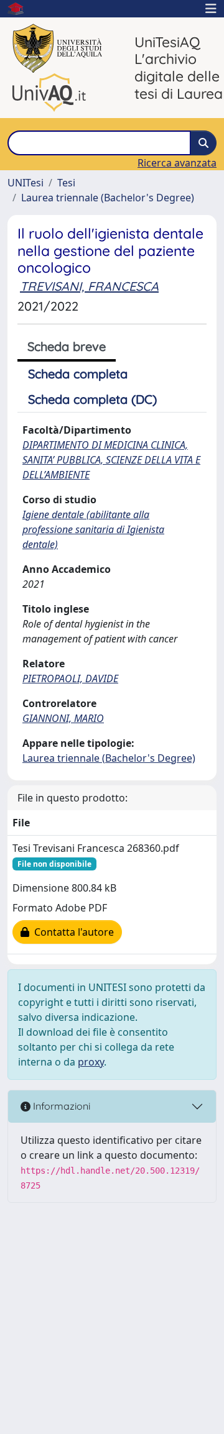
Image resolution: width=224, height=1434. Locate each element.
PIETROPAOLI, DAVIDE (70, 678)
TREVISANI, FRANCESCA (89, 286)
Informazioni (60, 1106)
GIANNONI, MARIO (63, 718)
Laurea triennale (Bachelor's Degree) (107, 197)
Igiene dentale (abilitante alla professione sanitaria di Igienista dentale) (93, 529)
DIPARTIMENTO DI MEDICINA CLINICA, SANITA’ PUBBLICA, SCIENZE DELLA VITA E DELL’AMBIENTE (111, 460)
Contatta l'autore (71, 932)
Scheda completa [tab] (78, 373)
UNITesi (25, 183)
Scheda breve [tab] (66, 346)
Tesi (66, 183)
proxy (91, 1062)
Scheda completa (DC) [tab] (92, 399)
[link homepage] (20, 8)
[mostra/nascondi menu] (211, 8)
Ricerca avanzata (177, 163)
